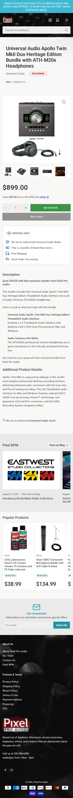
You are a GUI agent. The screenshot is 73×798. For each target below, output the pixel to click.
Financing (8, 704)
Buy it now (36, 216)
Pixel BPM (8, 664)
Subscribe (61, 625)
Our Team (8, 655)
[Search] (66, 30)
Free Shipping (18, 253)
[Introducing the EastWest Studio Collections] (31, 470)
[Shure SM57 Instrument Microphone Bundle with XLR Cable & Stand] (50, 538)
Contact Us (9, 660)
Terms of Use (10, 695)
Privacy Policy (10, 681)
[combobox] (36, 30)
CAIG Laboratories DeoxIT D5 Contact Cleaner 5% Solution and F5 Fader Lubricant (18, 564)
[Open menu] (66, 20)
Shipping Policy (11, 686)
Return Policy (10, 690)
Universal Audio (15, 73)
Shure (39, 555)
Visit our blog (57, 445)
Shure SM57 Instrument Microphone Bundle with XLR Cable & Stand (49, 563)
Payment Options (12, 699)
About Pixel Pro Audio (15, 651)
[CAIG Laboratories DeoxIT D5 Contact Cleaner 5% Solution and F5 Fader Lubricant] (18, 538)
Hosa (7, 555)
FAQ (5, 708)
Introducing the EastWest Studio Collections (28, 498)
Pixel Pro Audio (40, 782)
